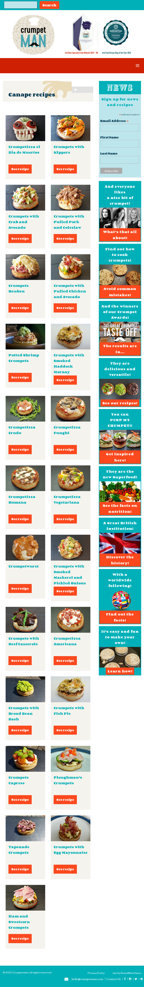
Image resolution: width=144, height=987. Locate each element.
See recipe (20, 169)
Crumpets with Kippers (69, 149)
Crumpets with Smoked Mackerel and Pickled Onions (70, 574)
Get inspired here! (120, 457)
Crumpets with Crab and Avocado (23, 221)
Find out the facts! (120, 617)
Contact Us (113, 979)
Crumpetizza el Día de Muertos (24, 149)
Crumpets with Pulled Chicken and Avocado (70, 291)
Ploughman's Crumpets (68, 780)
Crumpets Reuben (18, 288)
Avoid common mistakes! (120, 292)
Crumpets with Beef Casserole (23, 641)
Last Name (109, 154)
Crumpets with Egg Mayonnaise (71, 849)
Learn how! (120, 671)
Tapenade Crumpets (18, 849)
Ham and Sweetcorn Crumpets (19, 921)
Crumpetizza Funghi (67, 430)
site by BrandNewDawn (127, 973)
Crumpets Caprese (18, 780)
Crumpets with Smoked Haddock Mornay (69, 363)
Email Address (114, 120)
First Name (109, 137)
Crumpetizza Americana (67, 641)
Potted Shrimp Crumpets (23, 357)
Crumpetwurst (23, 566)
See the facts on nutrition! (120, 508)
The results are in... (120, 349)
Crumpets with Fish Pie (69, 710)
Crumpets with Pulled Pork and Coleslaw (69, 221)
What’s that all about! (120, 235)
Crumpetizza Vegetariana (67, 499)
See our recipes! (119, 403)
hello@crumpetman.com (87, 979)
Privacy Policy (96, 973)
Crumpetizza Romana (21, 499)
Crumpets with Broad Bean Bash (23, 713)
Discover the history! (120, 560)
